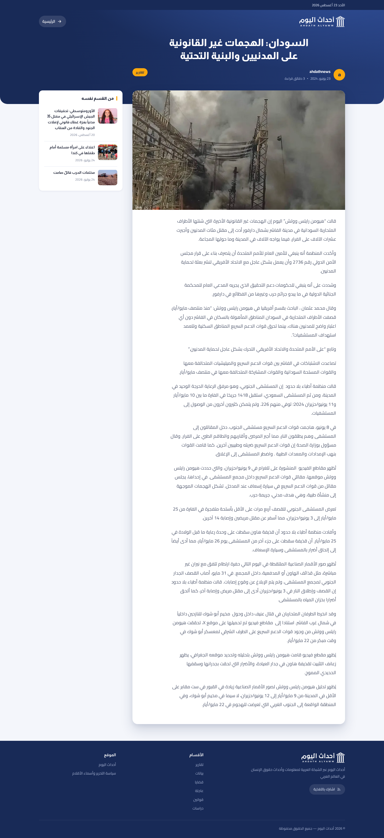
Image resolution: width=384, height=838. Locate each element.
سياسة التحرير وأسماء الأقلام (94, 773)
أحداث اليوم (107, 764)
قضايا (199, 782)
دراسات (198, 808)
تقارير (199, 764)
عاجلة (199, 790)
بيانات (199, 773)
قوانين (198, 799)
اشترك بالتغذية (324, 789)
